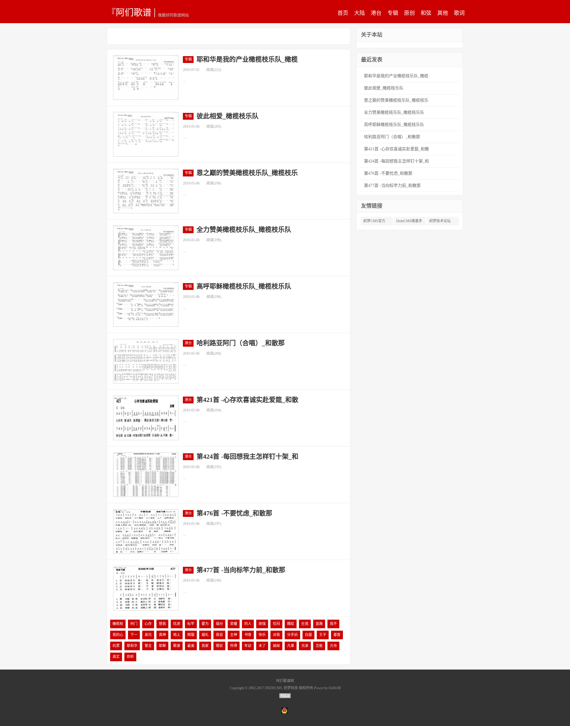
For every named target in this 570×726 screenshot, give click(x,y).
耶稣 (162, 646)
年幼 (247, 646)
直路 (319, 624)
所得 (233, 646)
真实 (116, 657)
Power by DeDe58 (327, 688)
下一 (133, 635)
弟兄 (148, 635)
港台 (376, 13)
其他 (442, 13)
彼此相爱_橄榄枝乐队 (228, 116)
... (184, 80)
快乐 (262, 635)
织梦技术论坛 (440, 221)
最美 (190, 646)
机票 (116, 646)
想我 (162, 624)
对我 (276, 635)
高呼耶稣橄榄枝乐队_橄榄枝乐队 (244, 286)
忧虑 (176, 624)
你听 (130, 657)
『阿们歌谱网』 (129, 12)
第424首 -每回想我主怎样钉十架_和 (247, 456)
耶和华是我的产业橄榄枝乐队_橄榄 (247, 59)
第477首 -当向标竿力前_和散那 (241, 570)
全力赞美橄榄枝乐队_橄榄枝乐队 (244, 229)
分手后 (292, 635)
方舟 (333, 646)
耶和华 (132, 646)
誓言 (148, 646)
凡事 (290, 646)
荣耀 (233, 624)
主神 (233, 635)
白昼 (308, 635)
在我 (304, 624)
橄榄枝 (118, 624)
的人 (247, 624)
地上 (176, 635)
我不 (333, 624)
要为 (205, 624)
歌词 (459, 13)
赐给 (290, 624)
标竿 (190, 624)
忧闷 (276, 624)
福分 (219, 624)
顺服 (190, 635)
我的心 (118, 635)
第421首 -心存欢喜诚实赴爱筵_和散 (247, 399)
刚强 (262, 624)
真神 (162, 635)
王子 (322, 635)
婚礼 (205, 635)
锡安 (219, 646)
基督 (337, 635)
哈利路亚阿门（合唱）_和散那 (241, 343)
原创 (409, 13)
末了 (262, 646)
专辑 (392, 13)
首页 (343, 13)
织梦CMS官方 (374, 221)
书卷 (247, 635)
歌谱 (176, 646)
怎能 (319, 646)
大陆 (359, 13)
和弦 (426, 13)
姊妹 (276, 646)
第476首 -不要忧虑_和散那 (234, 513)
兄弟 (304, 646)
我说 (219, 635)
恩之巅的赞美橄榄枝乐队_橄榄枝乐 (247, 172)
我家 (205, 646)
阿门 (133, 624)
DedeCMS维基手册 (409, 222)
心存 (148, 624)
